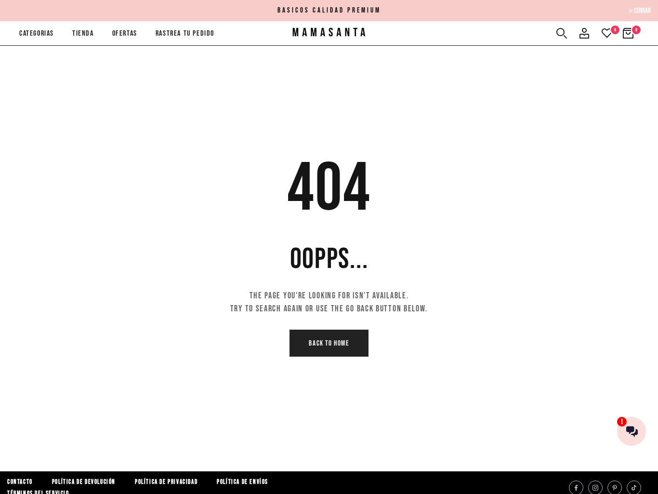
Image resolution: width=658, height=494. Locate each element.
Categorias (36, 33)
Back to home (329, 343)
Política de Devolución (84, 482)
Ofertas (124, 33)
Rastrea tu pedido (185, 33)
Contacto (20, 482)
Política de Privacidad (166, 482)
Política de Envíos (242, 482)
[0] (607, 33)
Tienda (83, 33)
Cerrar (20, 10)
